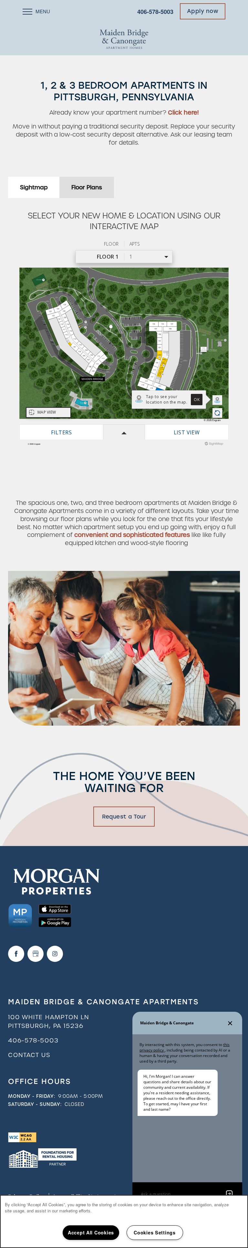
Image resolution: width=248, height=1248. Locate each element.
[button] (203, 11)
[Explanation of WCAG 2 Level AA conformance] (22, 1137)
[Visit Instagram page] (55, 954)
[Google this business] (35, 954)
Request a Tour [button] (124, 816)
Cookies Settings (155, 1232)
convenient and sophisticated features (132, 535)
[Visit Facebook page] (16, 954)
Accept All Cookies (91, 1232)
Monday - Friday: (31, 1096)
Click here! (183, 112)
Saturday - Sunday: (35, 1104)
